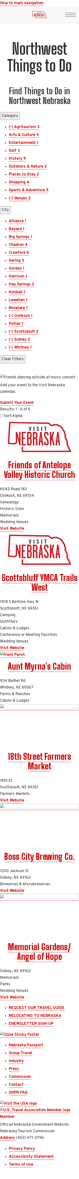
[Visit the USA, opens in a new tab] (18, 1103)
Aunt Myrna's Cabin (39, 666)
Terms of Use (21, 1164)
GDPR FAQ (18, 1092)
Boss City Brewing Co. (39, 856)
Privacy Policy (22, 1148)
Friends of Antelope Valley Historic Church (39, 470)
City (5, 210)
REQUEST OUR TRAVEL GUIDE (37, 1008)
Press (14, 1069)
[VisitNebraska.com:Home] (39, 16)
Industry (16, 1061)
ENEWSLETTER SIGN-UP (31, 1023)
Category (10, 115)
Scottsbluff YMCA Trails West (39, 583)
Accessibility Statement (31, 1156)
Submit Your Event (17, 402)
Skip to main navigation (21, 3)
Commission (20, 1076)
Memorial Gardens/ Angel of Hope (39, 952)
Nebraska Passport (26, 1045)
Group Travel (20, 1053)
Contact (16, 1084)
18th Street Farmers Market (39, 761)
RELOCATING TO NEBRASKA (35, 1015)
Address (7, 1137)
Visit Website (12, 528)
